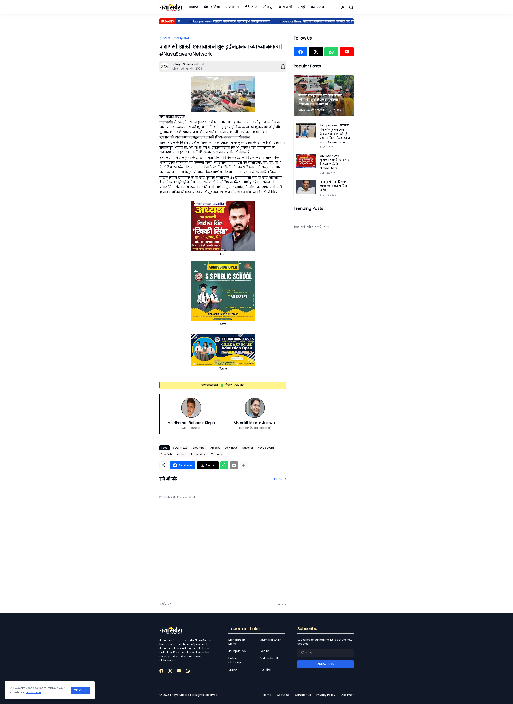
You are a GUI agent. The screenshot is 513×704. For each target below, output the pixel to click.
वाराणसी (285, 7)
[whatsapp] (331, 51)
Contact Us (303, 695)
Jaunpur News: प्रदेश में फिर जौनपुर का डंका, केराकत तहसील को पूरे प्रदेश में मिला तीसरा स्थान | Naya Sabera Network (335, 133)
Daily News (231, 447)
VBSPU (232, 670)
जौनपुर (268, 7)
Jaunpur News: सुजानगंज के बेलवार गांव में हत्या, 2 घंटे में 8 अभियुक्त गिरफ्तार (334, 162)
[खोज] (350, 7)
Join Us (264, 651)
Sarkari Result (269, 658)
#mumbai (198, 447)
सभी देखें (277, 479)
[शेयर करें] (281, 66)
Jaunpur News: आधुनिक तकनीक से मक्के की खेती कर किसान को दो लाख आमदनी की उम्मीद (327, 21)
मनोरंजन (317, 7)
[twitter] (316, 51)
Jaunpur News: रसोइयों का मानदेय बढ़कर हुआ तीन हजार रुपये (218, 21)
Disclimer (347, 695)
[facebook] (300, 51)
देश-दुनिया (212, 7)
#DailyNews (181, 38)
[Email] (234, 465)
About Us (283, 695)
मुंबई (301, 7)
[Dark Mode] (341, 7)
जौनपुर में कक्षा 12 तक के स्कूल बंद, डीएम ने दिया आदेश (334, 186)
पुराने (280, 604)
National (247, 447)
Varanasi (217, 454)
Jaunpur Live (237, 651)
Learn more (33, 692)
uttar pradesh (198, 454)
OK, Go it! (80, 690)
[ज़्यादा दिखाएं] (244, 465)
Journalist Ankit (270, 640)
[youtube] (347, 51)
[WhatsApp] (224, 465)
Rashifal (265, 670)
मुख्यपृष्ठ (164, 38)
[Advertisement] (199, 554)
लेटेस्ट (249, 7)
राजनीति (232, 7)
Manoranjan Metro (236, 642)
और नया (167, 604)
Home (193, 7)
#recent (215, 447)
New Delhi (166, 454)
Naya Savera (266, 447)
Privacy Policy (325, 695)
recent (181, 454)
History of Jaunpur (236, 660)
